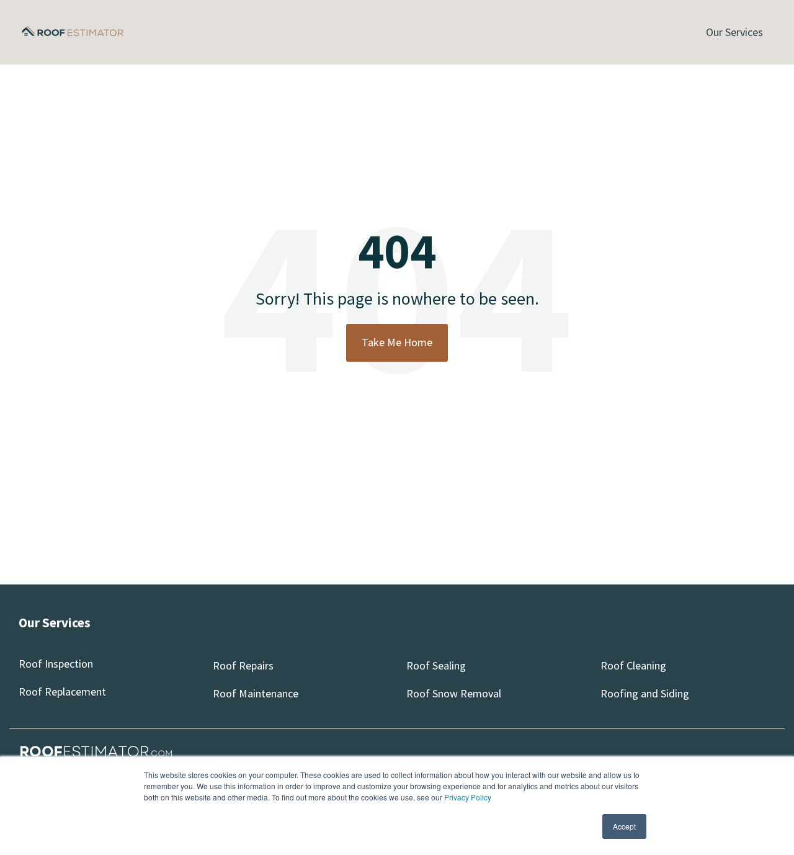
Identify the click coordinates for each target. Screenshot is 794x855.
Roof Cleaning (633, 665)
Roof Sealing (436, 665)
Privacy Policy (467, 797)
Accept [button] (624, 826)
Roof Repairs (243, 665)
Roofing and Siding (644, 693)
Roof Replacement (62, 691)
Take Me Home (397, 342)
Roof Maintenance (255, 693)
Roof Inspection (56, 663)
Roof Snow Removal (453, 693)
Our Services (734, 32)
